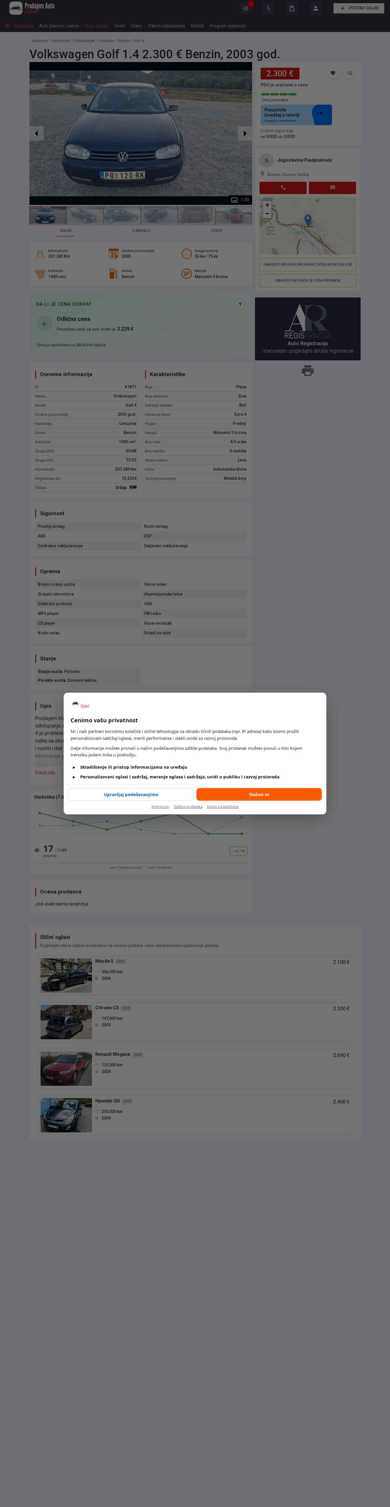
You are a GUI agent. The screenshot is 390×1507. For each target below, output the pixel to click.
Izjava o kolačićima (222, 806)
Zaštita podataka (188, 806)
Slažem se (259, 794)
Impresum (160, 806)
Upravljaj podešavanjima (131, 794)
